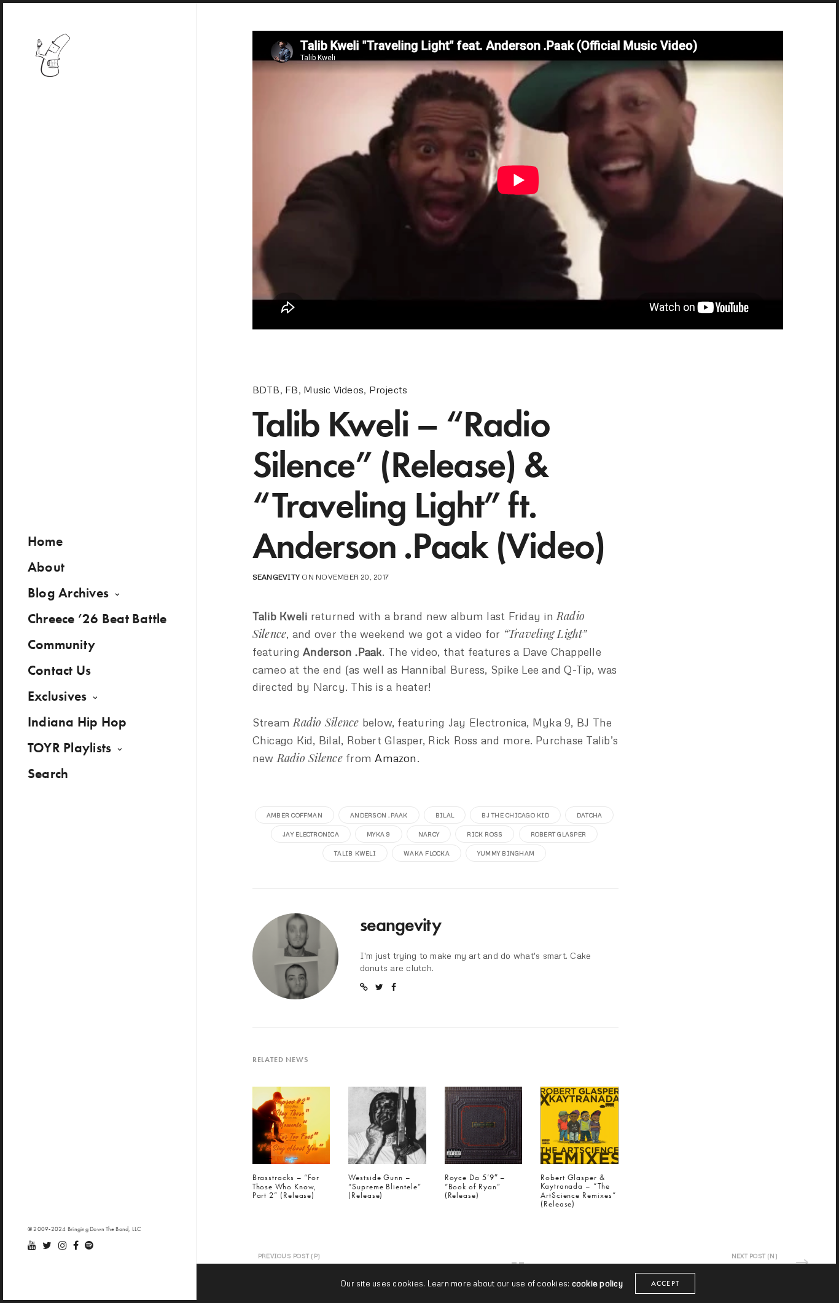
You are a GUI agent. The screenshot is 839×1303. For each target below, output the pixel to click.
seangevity (276, 576)
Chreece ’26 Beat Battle (97, 619)
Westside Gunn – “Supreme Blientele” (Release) (384, 1186)
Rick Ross (484, 834)
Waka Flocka (427, 853)
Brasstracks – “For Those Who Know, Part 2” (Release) (285, 1186)
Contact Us (59, 670)
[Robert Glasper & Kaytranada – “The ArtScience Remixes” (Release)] (579, 1128)
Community (61, 644)
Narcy (428, 834)
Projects (388, 390)
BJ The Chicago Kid (515, 815)
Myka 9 (378, 834)
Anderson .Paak (378, 815)
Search (48, 773)
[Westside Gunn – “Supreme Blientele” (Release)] (387, 1128)
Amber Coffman (294, 815)
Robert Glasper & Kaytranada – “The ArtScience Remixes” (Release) (577, 1190)
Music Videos (333, 390)
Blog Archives (68, 593)
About (46, 567)
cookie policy (597, 1283)
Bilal (444, 815)
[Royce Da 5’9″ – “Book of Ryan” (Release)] (483, 1128)
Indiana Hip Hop (77, 722)
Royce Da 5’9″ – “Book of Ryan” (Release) (475, 1186)
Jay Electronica (311, 834)
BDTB (266, 390)
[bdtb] (52, 55)
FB (291, 390)
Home (45, 541)
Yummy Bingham (505, 853)
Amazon (395, 758)
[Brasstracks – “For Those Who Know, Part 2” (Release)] (291, 1128)
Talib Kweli (355, 853)
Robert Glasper (558, 834)
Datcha (589, 815)
